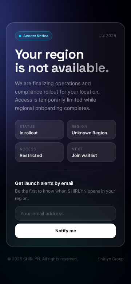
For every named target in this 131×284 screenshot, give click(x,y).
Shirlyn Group (111, 258)
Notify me (65, 230)
